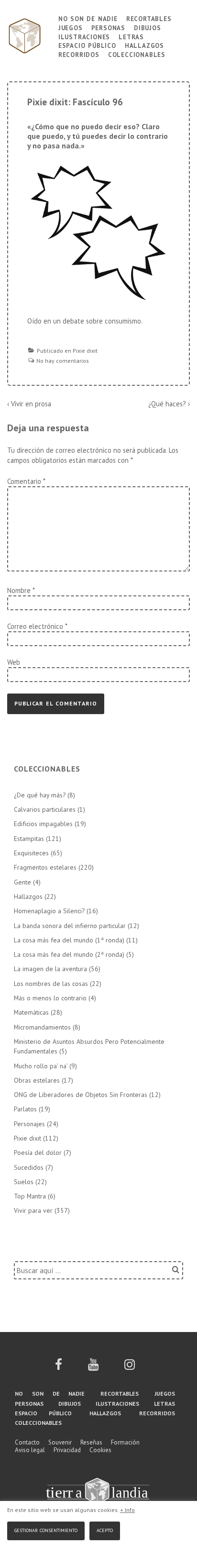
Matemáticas (31, 1012)
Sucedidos (29, 1167)
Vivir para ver (33, 1210)
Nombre (19, 590)
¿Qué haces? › (169, 403)
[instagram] (129, 1368)
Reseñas (91, 1442)
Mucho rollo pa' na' (40, 1066)
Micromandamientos (42, 1027)
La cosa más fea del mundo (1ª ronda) (69, 940)
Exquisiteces (31, 853)
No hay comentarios (62, 360)
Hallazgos (144, 44)
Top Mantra (30, 1196)
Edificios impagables (43, 823)
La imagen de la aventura (50, 968)
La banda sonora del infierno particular (70, 925)
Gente (22, 882)
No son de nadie (88, 17)
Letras (131, 36)
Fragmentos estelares (45, 867)
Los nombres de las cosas (51, 983)
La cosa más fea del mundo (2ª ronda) (69, 954)
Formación (125, 1442)
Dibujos (147, 27)
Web (13, 662)
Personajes (29, 1124)
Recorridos (78, 53)
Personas (108, 27)
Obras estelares (37, 1080)
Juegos (70, 27)
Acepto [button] (105, 1529)
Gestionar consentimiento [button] (45, 1529)
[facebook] (58, 1368)
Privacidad (67, 1450)
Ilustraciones (84, 36)
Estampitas (29, 838)
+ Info (127, 1509)
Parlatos (25, 1109)
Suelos (23, 1181)
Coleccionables (136, 53)
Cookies (100, 1450)
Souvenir (60, 1442)
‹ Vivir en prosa (29, 403)
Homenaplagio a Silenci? (49, 911)
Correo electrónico (35, 626)
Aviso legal (30, 1450)
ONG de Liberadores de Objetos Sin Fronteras (80, 1094)
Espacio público (87, 44)
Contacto (27, 1442)
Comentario (26, 481)
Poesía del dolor (38, 1152)
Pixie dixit (85, 350)
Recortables (149, 17)
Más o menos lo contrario (50, 998)
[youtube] (93, 1368)
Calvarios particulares (45, 809)
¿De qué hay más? (40, 795)
